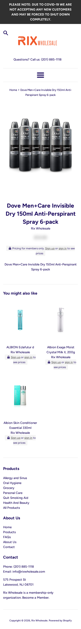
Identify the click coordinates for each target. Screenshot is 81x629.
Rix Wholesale (39, 620)
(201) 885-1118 (51, 59)
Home (7, 527)
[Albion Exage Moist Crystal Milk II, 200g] (61, 321)
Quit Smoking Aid (15, 498)
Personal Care (12, 493)
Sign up (50, 248)
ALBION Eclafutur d (20, 347)
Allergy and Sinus (15, 478)
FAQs (7, 537)
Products (9, 532)
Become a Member (35, 597)
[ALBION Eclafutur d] (20, 321)
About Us (9, 542)
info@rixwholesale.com (28, 571)
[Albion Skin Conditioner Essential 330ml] (20, 397)
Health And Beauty (16, 503)
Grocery (8, 488)
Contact (9, 547)
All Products (11, 508)
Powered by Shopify (60, 620)
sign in (63, 248)
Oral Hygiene (12, 483)
